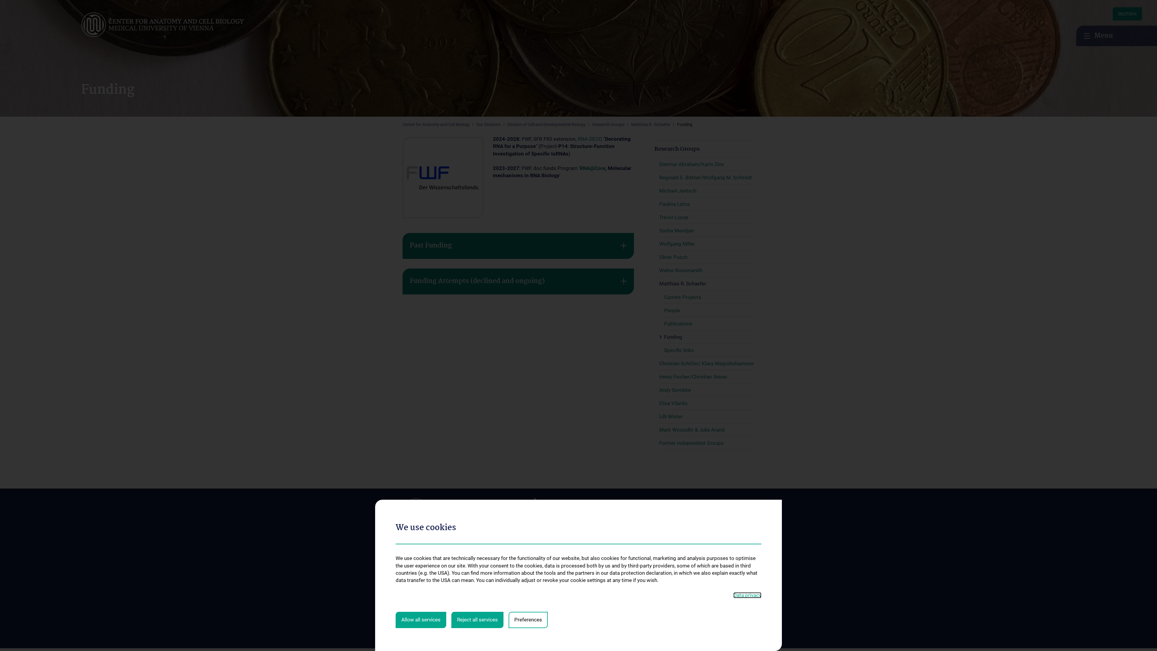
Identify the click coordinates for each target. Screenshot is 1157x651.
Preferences (528, 620)
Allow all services (421, 620)
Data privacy (747, 595)
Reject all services (477, 620)
